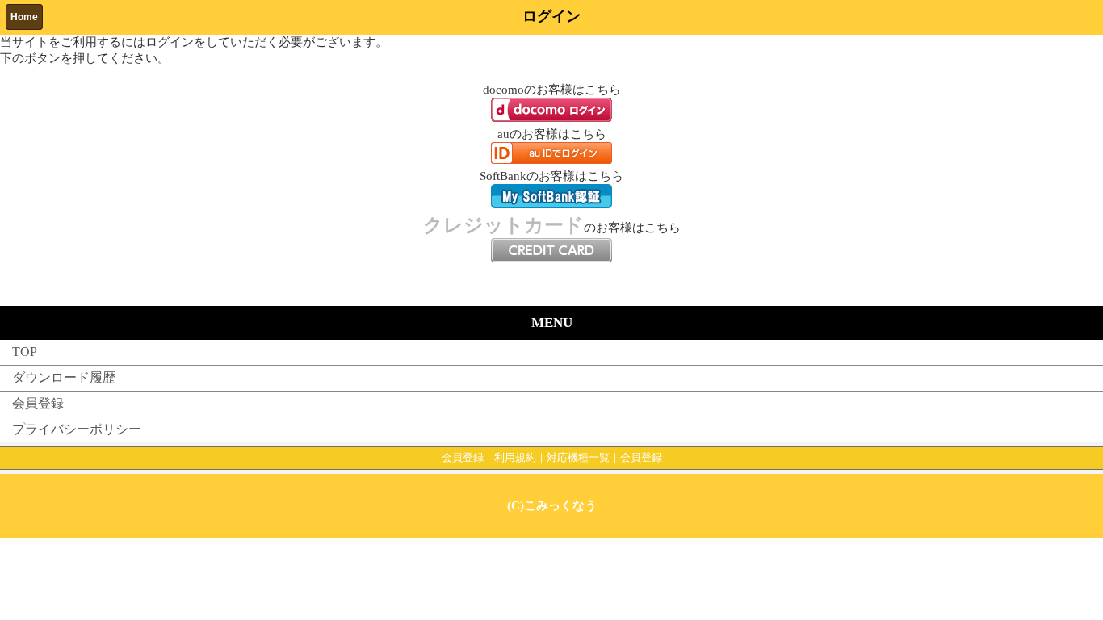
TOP (24, 351)
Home (24, 17)
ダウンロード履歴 (63, 377)
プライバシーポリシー (76, 429)
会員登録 (38, 403)
